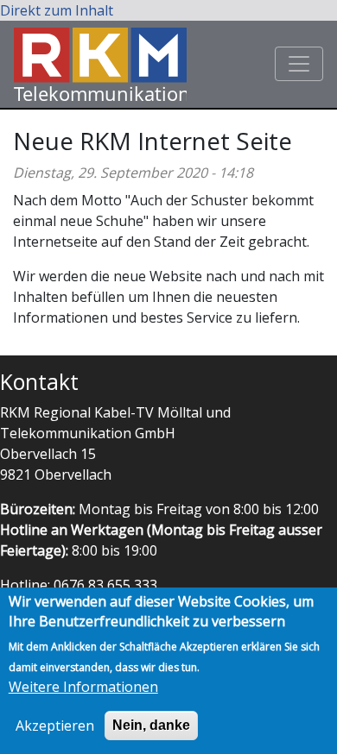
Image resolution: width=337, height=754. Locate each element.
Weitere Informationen (83, 686)
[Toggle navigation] (299, 64)
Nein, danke (151, 725)
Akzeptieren (55, 725)
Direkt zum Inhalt (56, 10)
